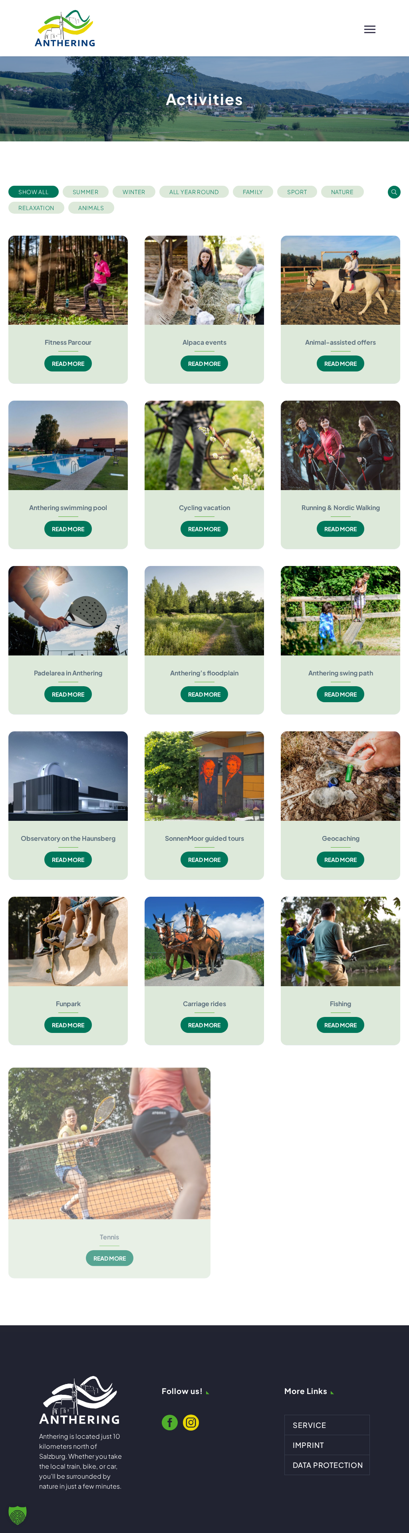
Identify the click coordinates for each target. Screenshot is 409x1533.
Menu (369, 28)
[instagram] (191, 1425)
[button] (33, 192)
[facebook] (170, 1425)
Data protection (328, 1464)
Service (309, 1425)
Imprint (308, 1445)
